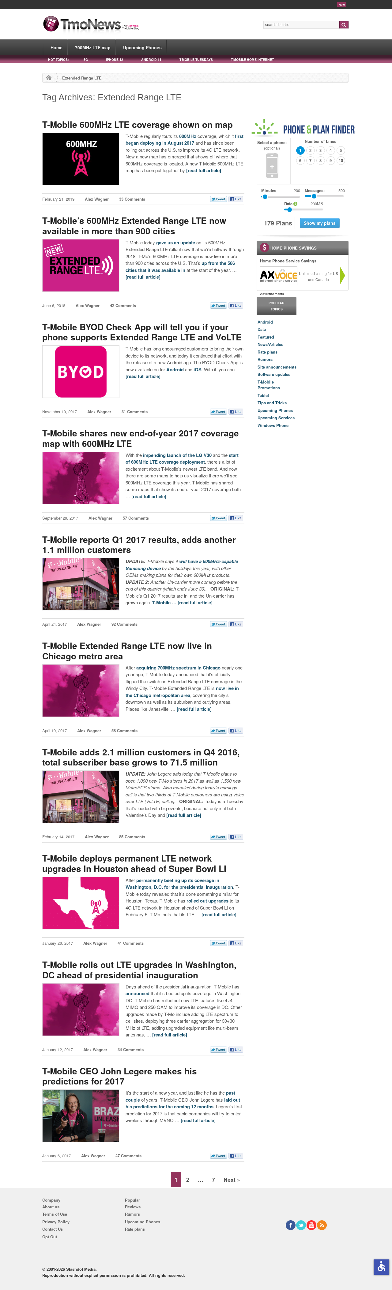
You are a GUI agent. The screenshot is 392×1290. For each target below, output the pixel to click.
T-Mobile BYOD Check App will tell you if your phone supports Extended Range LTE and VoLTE (142, 332)
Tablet (263, 395)
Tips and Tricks (272, 403)
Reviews (133, 1207)
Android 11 (151, 59)
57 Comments (136, 518)
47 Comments (128, 1155)
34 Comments (131, 1049)
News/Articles (270, 344)
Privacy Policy (56, 1222)
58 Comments (124, 730)
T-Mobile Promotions (269, 385)
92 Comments (124, 624)
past (230, 1092)
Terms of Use (54, 1214)
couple (133, 1099)
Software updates (274, 374)
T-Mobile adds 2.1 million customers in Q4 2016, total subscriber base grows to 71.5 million (141, 757)
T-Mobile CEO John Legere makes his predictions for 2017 (119, 1076)
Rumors (265, 359)
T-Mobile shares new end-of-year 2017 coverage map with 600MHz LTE (140, 438)
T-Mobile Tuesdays (196, 59)
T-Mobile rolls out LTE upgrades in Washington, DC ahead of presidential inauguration (139, 969)
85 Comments (132, 837)
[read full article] (203, 170)
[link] (278, 276)
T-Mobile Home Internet (252, 59)
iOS (198, 369)
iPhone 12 (114, 59)
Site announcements (277, 367)
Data (262, 329)
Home (56, 47)
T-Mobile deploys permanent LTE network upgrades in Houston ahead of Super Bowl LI (134, 863)
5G (86, 59)
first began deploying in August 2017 (184, 139)
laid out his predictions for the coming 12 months (183, 1103)
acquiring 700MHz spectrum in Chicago (178, 667)
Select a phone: (272, 145)
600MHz (187, 136)
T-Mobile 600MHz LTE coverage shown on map (137, 124)
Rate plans (267, 352)
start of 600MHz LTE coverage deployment (182, 458)
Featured (266, 337)
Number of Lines (320, 141)
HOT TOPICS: (58, 59)
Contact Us (52, 1229)
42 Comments (123, 305)
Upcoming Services (276, 418)
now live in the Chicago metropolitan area (182, 692)
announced (137, 993)
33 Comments (132, 199)
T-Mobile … (165, 602)
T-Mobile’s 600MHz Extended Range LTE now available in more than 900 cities (134, 225)
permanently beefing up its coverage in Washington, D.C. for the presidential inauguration (179, 884)
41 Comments (131, 943)
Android (175, 369)
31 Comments (135, 411)
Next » (232, 1179)
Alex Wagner (97, 199)
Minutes (268, 190)
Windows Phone (273, 425)
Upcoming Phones (142, 47)
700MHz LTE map (93, 47)
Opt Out (49, 1237)
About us (50, 1207)
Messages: (325, 190)
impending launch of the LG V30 (177, 455)
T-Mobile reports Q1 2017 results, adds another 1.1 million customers (139, 544)
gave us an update (175, 242)
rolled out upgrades (207, 900)
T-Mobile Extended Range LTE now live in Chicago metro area (127, 650)
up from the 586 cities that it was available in (180, 266)
